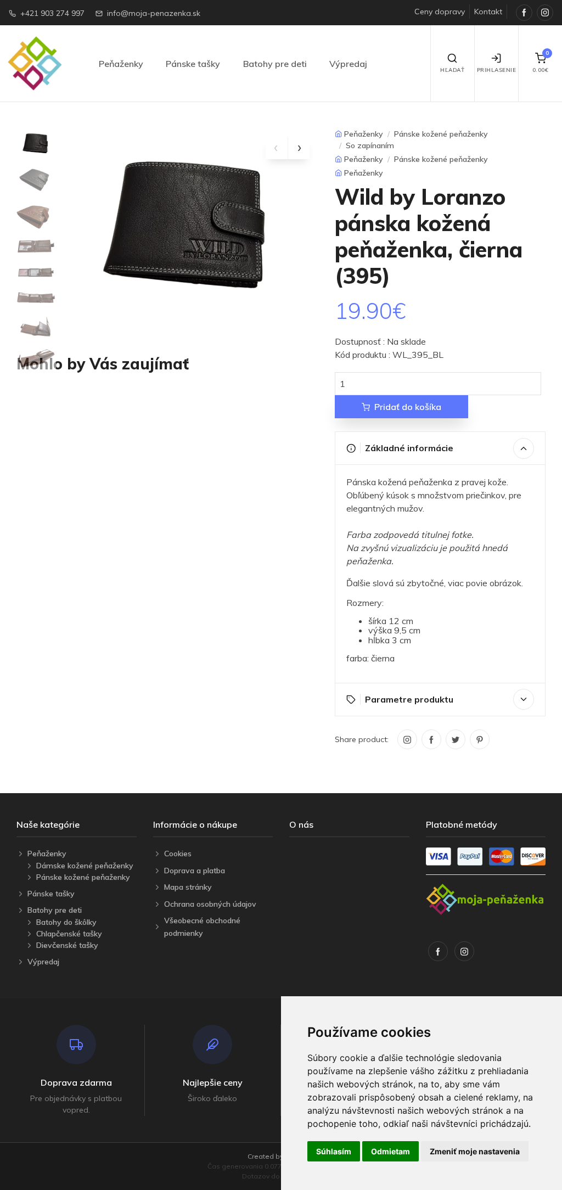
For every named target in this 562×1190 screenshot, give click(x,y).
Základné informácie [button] (409, 447)
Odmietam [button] (390, 1151)
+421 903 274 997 (52, 13)
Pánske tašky (193, 63)
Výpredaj (348, 63)
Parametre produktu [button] (409, 699)
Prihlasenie (496, 70)
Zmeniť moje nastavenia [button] (475, 1151)
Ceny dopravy (439, 11)
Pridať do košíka (407, 406)
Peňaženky (121, 63)
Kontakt (488, 11)
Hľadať (452, 70)
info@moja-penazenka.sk (153, 13)
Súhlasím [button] (333, 1151)
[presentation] (277, 148)
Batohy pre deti (275, 63)
